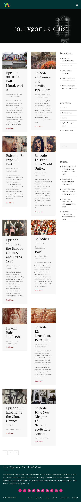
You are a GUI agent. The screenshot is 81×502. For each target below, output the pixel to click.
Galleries (65, 108)
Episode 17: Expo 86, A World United (43, 162)
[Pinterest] (56, 490)
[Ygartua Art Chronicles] (7, 4)
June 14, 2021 (9, 168)
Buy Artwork (64, 498)
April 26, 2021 (38, 344)
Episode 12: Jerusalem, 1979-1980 (43, 333)
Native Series (67, 113)
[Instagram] (29, 490)
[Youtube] (38, 490)
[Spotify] (33, 490)
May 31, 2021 (9, 266)
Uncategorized (67, 130)
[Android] (51, 490)
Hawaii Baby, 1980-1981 (13, 332)
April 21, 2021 (10, 429)
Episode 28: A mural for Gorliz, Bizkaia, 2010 (68, 181)
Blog (47, 498)
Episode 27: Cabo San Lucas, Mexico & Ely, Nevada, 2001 (69, 191)
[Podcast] (47, 490)
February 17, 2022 (11, 94)
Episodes (39, 498)
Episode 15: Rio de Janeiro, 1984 (43, 245)
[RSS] (42, 490)
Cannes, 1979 (67, 66)
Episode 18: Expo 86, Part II (15, 159)
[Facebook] (20, 490)
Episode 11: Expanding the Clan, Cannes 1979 (14, 416)
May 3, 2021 (9, 341)
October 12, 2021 (40, 94)
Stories (64, 118)
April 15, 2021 (38, 438)
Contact (75, 498)
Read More (10, 128)
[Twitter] (24, 490)
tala (20, 94)
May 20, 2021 (38, 256)
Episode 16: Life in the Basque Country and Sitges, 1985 (14, 251)
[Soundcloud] (61, 490)
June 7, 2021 (38, 173)
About (54, 498)
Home (30, 498)
